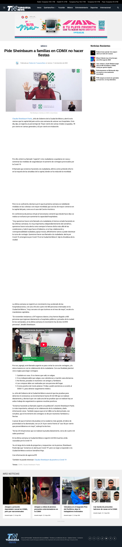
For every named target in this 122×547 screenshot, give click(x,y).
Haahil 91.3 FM (62, 2)
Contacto (80, 538)
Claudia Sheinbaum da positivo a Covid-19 (50, 460)
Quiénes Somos (72, 538)
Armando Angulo (9, 515)
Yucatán (61, 8)
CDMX (20, 464)
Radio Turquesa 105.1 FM (46, 2)
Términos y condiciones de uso (58, 538)
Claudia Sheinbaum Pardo (22, 119)
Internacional (105, 8)
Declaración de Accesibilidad (41, 538)
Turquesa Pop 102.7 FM (77, 2)
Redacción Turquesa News (37, 63)
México (70, 8)
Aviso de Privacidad (26, 538)
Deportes (94, 8)
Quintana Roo (49, 8)
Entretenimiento (81, 8)
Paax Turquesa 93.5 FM (110, 2)
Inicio (39, 8)
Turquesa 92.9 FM (93, 2)
